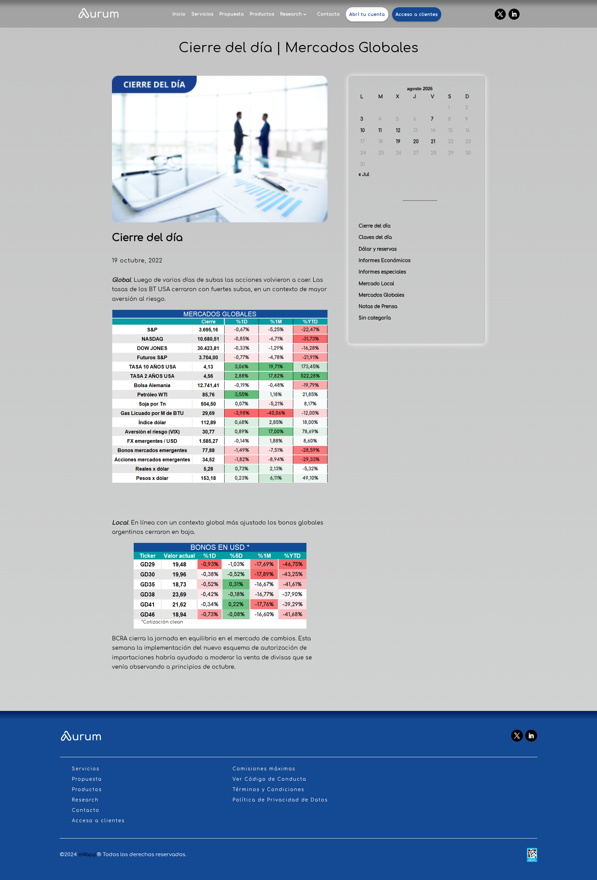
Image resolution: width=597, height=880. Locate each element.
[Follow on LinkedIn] (514, 14)
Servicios (202, 14)
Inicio (179, 14)
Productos (262, 14)
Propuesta (231, 14)
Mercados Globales (381, 295)
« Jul (364, 174)
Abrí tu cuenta (367, 14)
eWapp (87, 855)
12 (398, 130)
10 (362, 130)
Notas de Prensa (378, 306)
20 (416, 141)
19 (398, 141)
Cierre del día (374, 226)
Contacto (328, 14)
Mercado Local (376, 283)
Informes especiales (382, 272)
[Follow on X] (500, 14)
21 (433, 141)
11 (380, 130)
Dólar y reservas (378, 249)
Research (291, 14)
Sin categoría (375, 318)
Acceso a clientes (417, 14)
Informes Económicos (384, 260)
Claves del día (375, 237)
